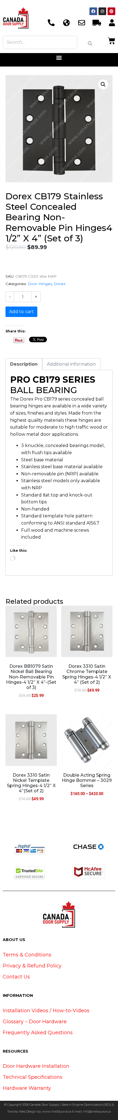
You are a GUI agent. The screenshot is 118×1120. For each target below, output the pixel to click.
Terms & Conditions (27, 955)
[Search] (90, 43)
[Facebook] (93, 11)
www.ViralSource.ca (56, 1111)
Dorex (59, 284)
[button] (59, 57)
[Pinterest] (111, 11)
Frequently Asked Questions (38, 1033)
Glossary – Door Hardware (35, 1022)
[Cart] (111, 40)
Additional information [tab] (71, 364)
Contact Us (16, 977)
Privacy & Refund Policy (32, 966)
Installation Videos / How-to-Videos (46, 1011)
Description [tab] (24, 364)
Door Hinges (40, 284)
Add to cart (21, 311)
